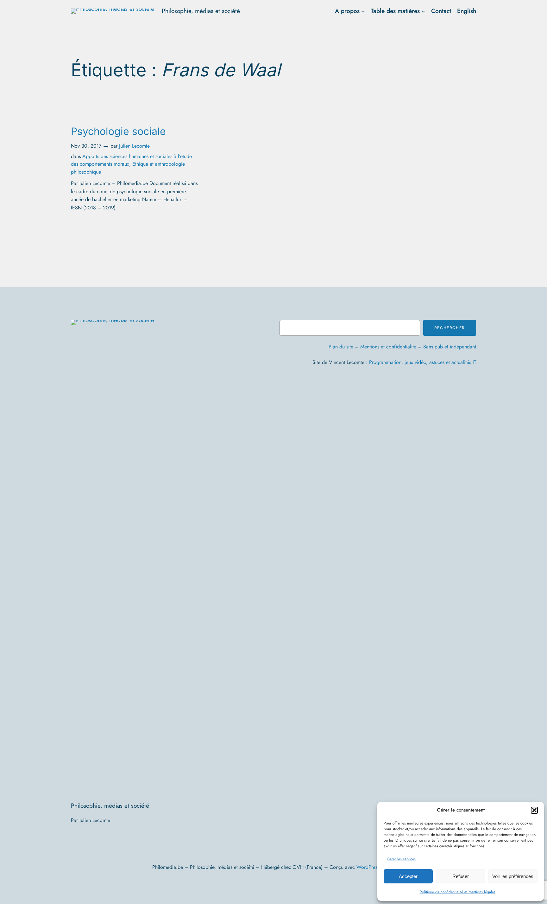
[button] (534, 810)
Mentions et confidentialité (388, 346)
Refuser (460, 876)
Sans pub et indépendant (449, 346)
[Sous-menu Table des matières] (423, 11)
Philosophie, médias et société (201, 10)
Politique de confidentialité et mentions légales (457, 892)
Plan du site (341, 346)
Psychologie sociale (118, 131)
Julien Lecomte (134, 146)
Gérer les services (401, 859)
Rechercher (449, 327)
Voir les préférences (512, 876)
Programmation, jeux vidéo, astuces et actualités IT (422, 362)
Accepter (408, 876)
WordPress (367, 867)
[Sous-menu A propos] (363, 11)
